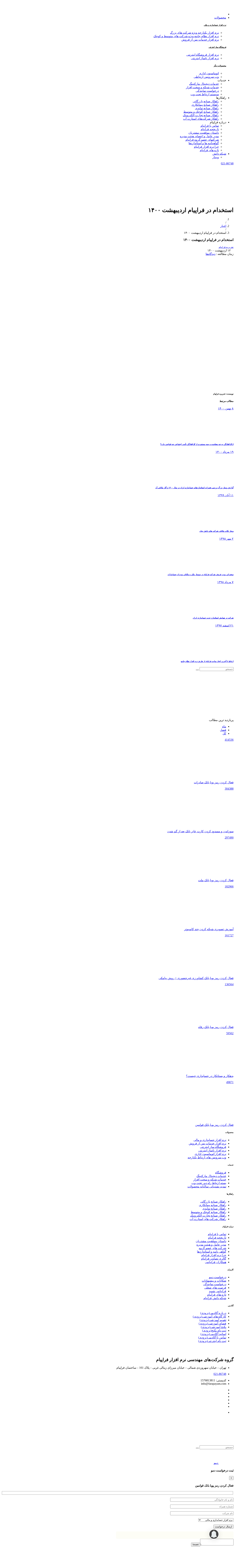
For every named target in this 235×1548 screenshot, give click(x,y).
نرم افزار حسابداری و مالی (215, 25)
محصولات (220, 17)
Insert (196, 1544)
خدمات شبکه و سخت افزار (209, 1179)
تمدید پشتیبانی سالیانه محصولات (206, 1186)
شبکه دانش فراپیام (214, 1298)
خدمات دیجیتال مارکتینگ (211, 1176)
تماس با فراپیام (217, 1234)
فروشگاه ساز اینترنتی (217, 47)
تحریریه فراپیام (226, 247)
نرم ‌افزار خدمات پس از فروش (207, 1143)
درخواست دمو (217, 1277)
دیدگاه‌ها (210, 253)
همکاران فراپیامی (215, 1262)
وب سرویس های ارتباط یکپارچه (207, 1157)
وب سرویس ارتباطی (206, 76)
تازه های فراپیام (216, 1294)
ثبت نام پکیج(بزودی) (214, 1330)
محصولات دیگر (220, 66)
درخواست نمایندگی (214, 1284)
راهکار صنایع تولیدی (214, 1208)
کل (224, 733)
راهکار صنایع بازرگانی (213, 1201)
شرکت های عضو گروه (212, 1248)
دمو (216, 1462)
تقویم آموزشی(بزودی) (213, 1320)
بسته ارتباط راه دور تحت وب (208, 1183)
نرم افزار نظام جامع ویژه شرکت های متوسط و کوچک (186, 36)
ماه (224, 726)
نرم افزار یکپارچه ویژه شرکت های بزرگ (194, 32)
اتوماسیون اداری (209, 73)
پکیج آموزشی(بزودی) (213, 1327)
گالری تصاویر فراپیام (213, 1258)
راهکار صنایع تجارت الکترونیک (208, 1215)
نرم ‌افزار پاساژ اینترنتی (212, 1150)
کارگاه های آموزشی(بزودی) (209, 1316)
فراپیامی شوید (217, 1291)
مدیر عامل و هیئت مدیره (211, 1244)
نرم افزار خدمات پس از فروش (200, 39)
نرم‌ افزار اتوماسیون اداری (210, 1153)
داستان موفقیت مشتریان (211, 1241)
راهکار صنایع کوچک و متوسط (208, 1212)
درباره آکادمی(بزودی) (213, 1313)
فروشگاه (220, 1172)
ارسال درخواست (223, 1526)
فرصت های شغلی (215, 1287)
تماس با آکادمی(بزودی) (212, 1337)
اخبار (223, 226)
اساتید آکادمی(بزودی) (213, 1334)
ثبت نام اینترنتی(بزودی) (212, 1341)
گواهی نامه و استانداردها (211, 1251)
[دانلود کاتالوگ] (226, 1462)
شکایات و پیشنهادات (214, 1280)
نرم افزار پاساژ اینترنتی (205, 58)
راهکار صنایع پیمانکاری (212, 1205)
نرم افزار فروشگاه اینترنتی (202, 54)
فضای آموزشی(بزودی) (212, 1323)
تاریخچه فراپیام (217, 1237)
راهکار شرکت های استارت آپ (208, 1219)
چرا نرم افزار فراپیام (213, 1255)
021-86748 (227, 163)
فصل (223, 730)
